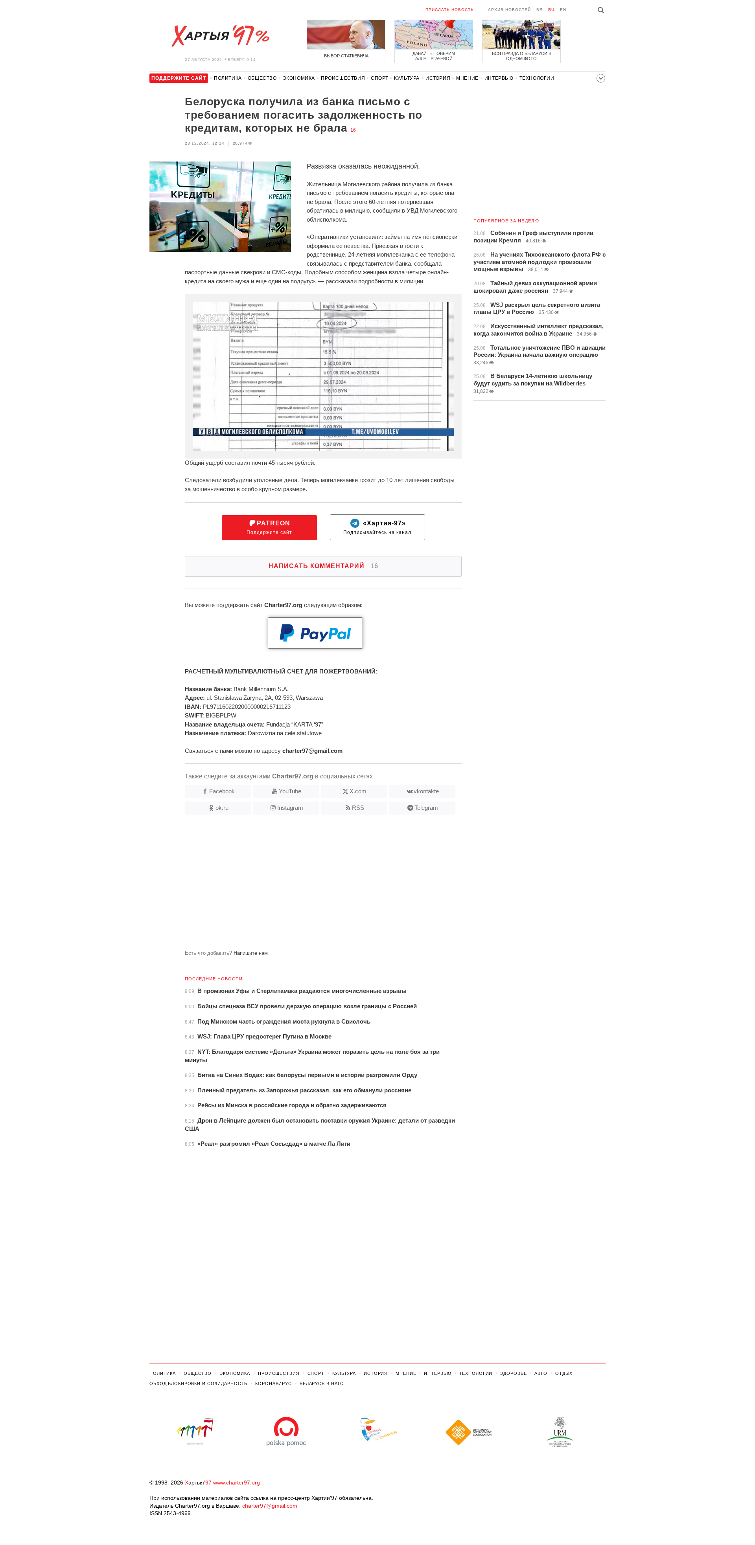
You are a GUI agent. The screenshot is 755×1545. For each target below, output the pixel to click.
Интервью (499, 78)
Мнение (467, 78)
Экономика (299, 78)
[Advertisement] (305, 885)
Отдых (564, 1373)
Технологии (536, 78)
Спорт (379, 78)
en (563, 9)
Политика (228, 78)
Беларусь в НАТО (322, 1383)
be (539, 9)
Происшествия (343, 78)
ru (551, 9)
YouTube (290, 791)
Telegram (426, 807)
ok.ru (221, 807)
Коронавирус (273, 1383)
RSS (358, 807)
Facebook (222, 791)
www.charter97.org (236, 1482)
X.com (358, 791)
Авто (540, 1373)
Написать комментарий (323, 566)
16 (353, 130)
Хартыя (220, 36)
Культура (407, 78)
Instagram (290, 807)
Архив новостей (509, 9)
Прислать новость (449, 9)
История (437, 78)
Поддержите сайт (269, 527)
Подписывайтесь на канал (377, 527)
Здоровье (513, 1373)
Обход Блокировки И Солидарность (198, 1383)
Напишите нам (251, 953)
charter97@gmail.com (269, 1506)
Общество (262, 78)
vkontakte (426, 791)
